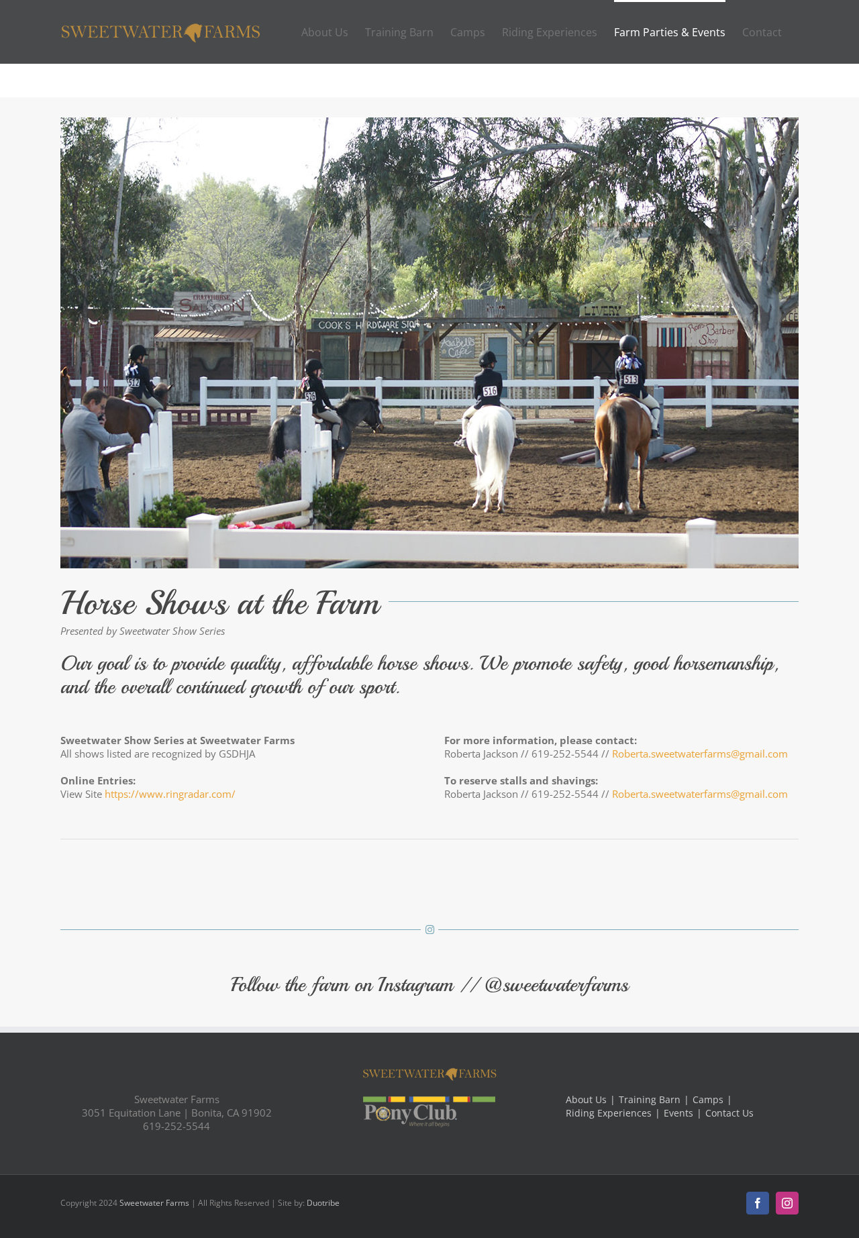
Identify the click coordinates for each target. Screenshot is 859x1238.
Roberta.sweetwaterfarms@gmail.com (700, 753)
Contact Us (729, 1113)
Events (678, 1113)
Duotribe (323, 1202)
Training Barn (649, 1100)
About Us (586, 1100)
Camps (708, 1100)
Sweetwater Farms (154, 1202)
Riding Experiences (609, 1113)
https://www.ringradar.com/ (170, 794)
